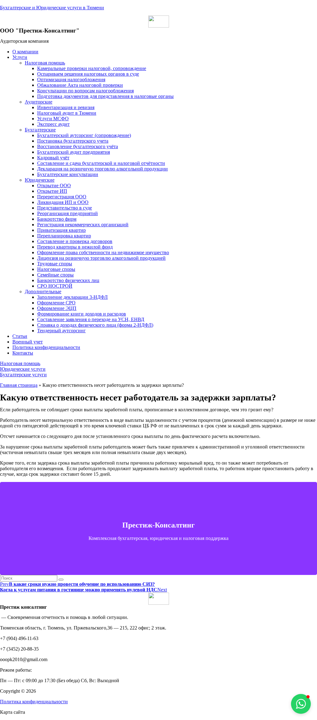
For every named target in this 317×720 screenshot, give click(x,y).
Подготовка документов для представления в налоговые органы (105, 96)
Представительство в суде (64, 207)
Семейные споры (55, 274)
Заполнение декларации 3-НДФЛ (72, 297)
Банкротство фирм (56, 219)
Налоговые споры (56, 269)
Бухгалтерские (40, 129)
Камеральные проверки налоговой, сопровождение (91, 68)
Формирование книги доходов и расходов (81, 313)
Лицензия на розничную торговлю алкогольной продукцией (101, 258)
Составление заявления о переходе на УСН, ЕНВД (90, 319)
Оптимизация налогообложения (71, 79)
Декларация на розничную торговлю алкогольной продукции (102, 168)
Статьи (19, 336)
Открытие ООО (54, 185)
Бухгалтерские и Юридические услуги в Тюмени (52, 7)
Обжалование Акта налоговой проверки (80, 85)
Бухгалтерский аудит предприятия (73, 152)
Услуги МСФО (53, 118)
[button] (20, 363)
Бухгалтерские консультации (67, 174)
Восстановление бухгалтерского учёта (77, 146)
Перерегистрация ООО (61, 196)
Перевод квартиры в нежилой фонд (75, 247)
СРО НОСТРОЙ (54, 286)
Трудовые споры (54, 263)
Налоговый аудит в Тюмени (66, 113)
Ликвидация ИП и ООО (63, 202)
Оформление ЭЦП (56, 308)
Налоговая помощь (45, 62)
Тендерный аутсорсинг (61, 330)
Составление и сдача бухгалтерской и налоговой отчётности (101, 163)
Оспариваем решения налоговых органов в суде (88, 74)
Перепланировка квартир (64, 235)
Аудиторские (38, 101)
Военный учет (27, 341)
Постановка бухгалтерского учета (72, 141)
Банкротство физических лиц (68, 280)
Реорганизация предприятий (67, 213)
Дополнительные (43, 291)
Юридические (39, 180)
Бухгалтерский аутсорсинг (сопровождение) (84, 135)
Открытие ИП (52, 191)
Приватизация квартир (61, 230)
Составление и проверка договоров (74, 241)
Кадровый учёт (53, 157)
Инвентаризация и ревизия (65, 107)
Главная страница (18, 385)
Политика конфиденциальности (46, 347)
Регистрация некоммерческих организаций (82, 224)
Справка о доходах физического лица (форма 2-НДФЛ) (95, 325)
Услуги (19, 57)
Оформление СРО (56, 302)
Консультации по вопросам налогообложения (85, 90)
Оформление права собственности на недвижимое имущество (103, 252)
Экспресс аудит (53, 124)
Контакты (22, 353)
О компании (25, 51)
